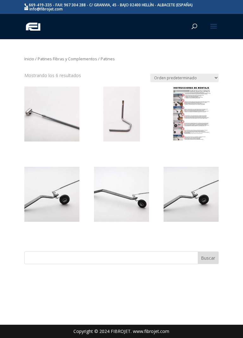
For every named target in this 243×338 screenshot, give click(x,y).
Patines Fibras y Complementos (67, 59)
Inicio (29, 59)
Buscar (208, 258)
